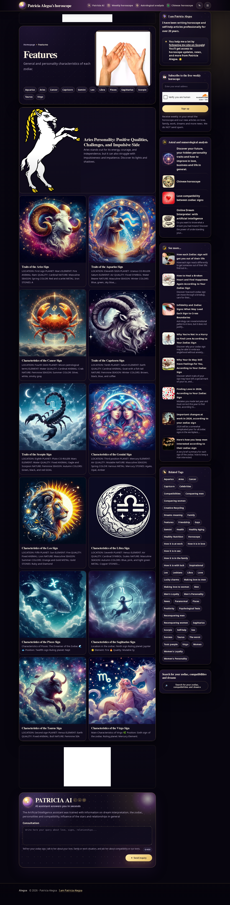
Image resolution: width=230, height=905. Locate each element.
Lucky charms (171, 579)
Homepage (29, 44)
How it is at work (173, 543)
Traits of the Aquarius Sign (107, 267)
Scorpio (142, 89)
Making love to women (176, 586)
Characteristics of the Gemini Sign (111, 454)
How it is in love (196, 543)
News (167, 601)
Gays (197, 522)
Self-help (181, 629)
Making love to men (195, 579)
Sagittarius (127, 89)
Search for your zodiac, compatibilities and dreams (183, 686)
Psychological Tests (189, 608)
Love (200, 572)
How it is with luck (174, 565)
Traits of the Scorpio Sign (36, 454)
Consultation (31, 823)
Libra (102, 89)
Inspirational (196, 565)
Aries (42, 89)
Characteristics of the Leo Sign (40, 548)
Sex (193, 629)
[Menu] (207, 5)
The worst (194, 637)
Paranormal (181, 601)
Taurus (28, 96)
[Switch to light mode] (199, 5)
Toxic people (171, 644)
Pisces (113, 89)
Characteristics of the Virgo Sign (110, 728)
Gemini (82, 89)
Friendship (184, 522)
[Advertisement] (87, 18)
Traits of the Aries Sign (35, 267)
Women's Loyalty (173, 651)
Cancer (53, 89)
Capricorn (67, 89)
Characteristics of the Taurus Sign (41, 728)
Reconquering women (176, 622)
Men (196, 586)
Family (191, 515)
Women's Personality (175, 658)
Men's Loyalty (171, 594)
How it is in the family (176, 558)
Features (168, 522)
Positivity (169, 608)
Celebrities (185, 486)
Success (168, 637)
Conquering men (195, 493)
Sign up (185, 109)
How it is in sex (172, 550)
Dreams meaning (173, 515)
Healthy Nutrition (173, 536)
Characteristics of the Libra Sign (110, 548)
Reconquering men (174, 615)
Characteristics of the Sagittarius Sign (113, 642)
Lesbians (177, 572)
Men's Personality (193, 594)
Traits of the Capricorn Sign (107, 360)
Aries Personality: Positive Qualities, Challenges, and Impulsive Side (116, 142)
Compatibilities (172, 493)
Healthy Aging (196, 529)
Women (197, 644)
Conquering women (175, 500)
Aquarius (30, 89)
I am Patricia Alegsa (180, 16)
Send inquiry (139, 858)
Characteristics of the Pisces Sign (41, 642)
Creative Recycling (174, 507)
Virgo (40, 96)
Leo (93, 89)
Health (180, 529)
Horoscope (194, 536)
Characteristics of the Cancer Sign (42, 360)
